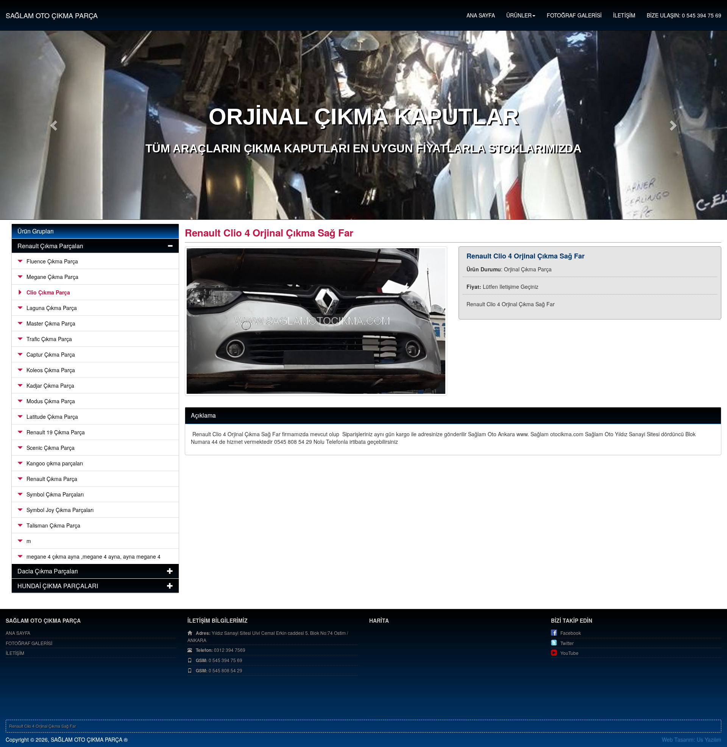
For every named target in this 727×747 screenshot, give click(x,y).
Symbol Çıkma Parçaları (55, 494)
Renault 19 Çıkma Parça (56, 432)
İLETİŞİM (624, 15)
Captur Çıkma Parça (51, 354)
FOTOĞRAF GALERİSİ (574, 15)
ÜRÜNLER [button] (519, 15)
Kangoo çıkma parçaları (55, 463)
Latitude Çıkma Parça (52, 416)
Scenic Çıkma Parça (51, 447)
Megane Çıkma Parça (52, 276)
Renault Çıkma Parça (52, 478)
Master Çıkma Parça (51, 323)
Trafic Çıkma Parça (49, 339)
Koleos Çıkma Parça (51, 370)
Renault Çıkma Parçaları (50, 245)
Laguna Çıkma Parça (52, 308)
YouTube (569, 653)
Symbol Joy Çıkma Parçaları (60, 510)
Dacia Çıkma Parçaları (47, 571)
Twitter (567, 643)
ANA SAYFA (480, 15)
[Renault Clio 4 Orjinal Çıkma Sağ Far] (316, 321)
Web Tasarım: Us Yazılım (691, 739)
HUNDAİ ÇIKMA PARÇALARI (57, 585)
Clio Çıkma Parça (48, 292)
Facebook (570, 633)
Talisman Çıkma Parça (53, 525)
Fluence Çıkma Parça (52, 261)
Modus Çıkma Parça (51, 401)
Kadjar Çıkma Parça (50, 385)
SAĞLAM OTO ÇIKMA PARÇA (52, 15)
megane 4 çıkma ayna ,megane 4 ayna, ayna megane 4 (94, 556)
